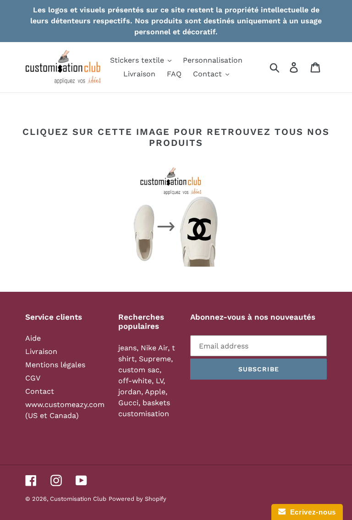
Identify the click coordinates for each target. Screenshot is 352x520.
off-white (135, 380)
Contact (39, 391)
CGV (32, 378)
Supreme (155, 358)
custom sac (139, 369)
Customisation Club (78, 498)
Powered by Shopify (137, 498)
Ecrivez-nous (311, 512)
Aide (33, 338)
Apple (155, 391)
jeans (127, 347)
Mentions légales (55, 364)
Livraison (41, 351)
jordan (129, 391)
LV (159, 380)
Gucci (128, 402)
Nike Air (154, 347)
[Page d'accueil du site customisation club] (176, 217)
